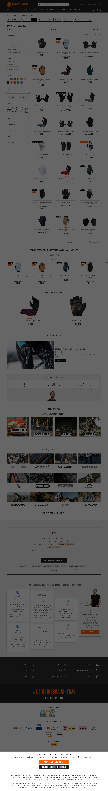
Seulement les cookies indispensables (54, 767)
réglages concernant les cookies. (75, 757)
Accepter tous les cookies (52, 762)
